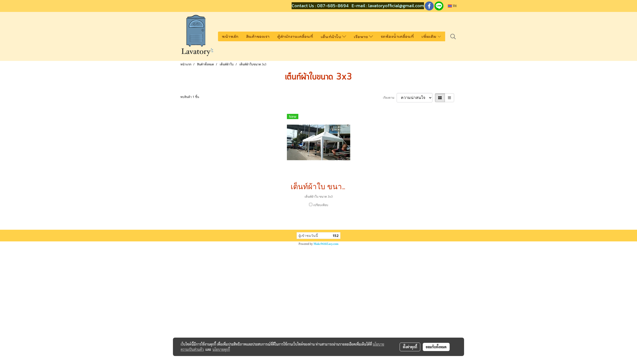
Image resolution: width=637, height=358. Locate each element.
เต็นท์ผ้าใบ (331, 36)
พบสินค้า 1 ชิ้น (189, 97)
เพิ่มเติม (429, 36)
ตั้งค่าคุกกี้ (410, 347)
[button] (453, 36)
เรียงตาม (390, 97)
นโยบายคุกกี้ (221, 349)
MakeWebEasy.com (326, 244)
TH (454, 6)
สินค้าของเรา (257, 36)
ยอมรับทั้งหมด (436, 347)
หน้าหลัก (230, 36)
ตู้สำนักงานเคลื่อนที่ (295, 36)
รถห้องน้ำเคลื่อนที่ (397, 36)
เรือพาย (361, 36)
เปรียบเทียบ (320, 205)
